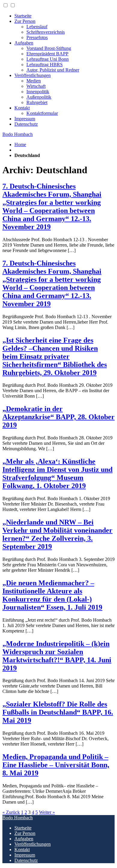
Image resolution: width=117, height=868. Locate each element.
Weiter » (47, 812)
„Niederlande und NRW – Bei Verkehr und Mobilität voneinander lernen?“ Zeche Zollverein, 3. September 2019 (57, 534)
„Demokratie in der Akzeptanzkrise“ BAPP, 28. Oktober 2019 (58, 417)
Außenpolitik (38, 97)
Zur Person (24, 21)
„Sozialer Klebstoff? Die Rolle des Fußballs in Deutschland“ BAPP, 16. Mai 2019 (57, 712)
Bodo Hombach (17, 134)
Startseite (23, 15)
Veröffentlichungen (32, 75)
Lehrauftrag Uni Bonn (47, 59)
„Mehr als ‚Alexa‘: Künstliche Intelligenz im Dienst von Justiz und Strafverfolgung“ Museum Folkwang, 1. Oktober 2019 (57, 473)
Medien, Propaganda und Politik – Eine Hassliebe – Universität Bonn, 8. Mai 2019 (55, 765)
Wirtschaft (36, 86)
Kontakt (22, 107)
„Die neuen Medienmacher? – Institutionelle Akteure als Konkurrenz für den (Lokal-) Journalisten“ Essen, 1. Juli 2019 (52, 595)
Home (20, 144)
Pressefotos (37, 37)
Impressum (24, 118)
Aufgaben (23, 42)
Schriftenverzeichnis (45, 32)
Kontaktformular (42, 113)
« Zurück (11, 812)
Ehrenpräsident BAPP (47, 53)
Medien (33, 80)
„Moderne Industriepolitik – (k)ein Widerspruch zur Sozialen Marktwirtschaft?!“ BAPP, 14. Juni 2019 (56, 656)
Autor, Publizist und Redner (52, 69)
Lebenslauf (36, 26)
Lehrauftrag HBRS (44, 64)
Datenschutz (26, 124)
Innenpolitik (37, 91)
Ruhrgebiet (36, 102)
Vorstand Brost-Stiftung (48, 48)
